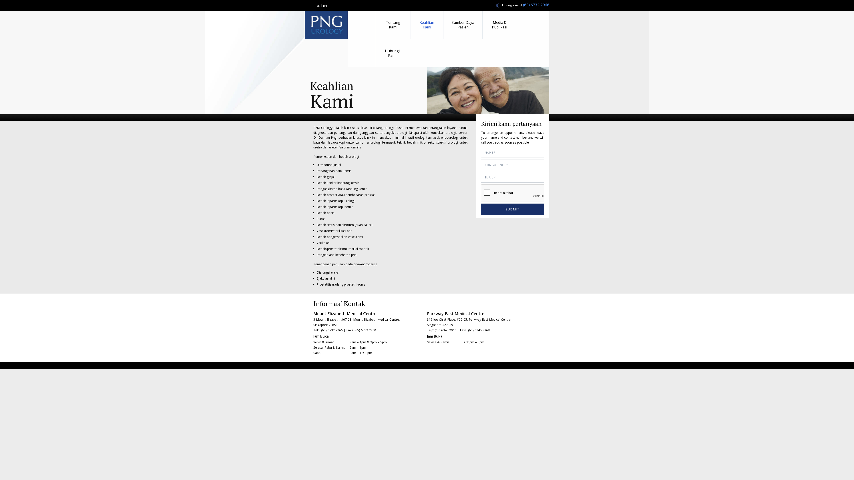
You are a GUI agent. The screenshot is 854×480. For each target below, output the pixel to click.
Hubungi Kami (392, 53)
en (318, 6)
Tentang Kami (393, 25)
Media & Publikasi (499, 25)
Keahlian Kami (427, 25)
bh (325, 6)
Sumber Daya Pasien (463, 25)
